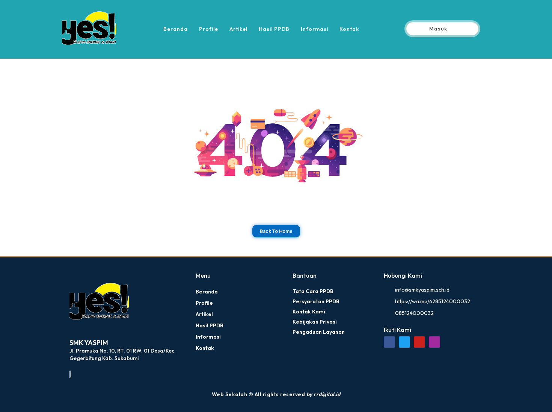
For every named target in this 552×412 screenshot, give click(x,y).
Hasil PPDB (274, 29)
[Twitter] (404, 342)
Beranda (175, 29)
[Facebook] (389, 342)
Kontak (349, 29)
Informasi (314, 29)
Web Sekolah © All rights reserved (276, 394)
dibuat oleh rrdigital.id (72, 261)
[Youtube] (419, 342)
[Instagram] (434, 342)
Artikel (238, 29)
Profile (208, 29)
